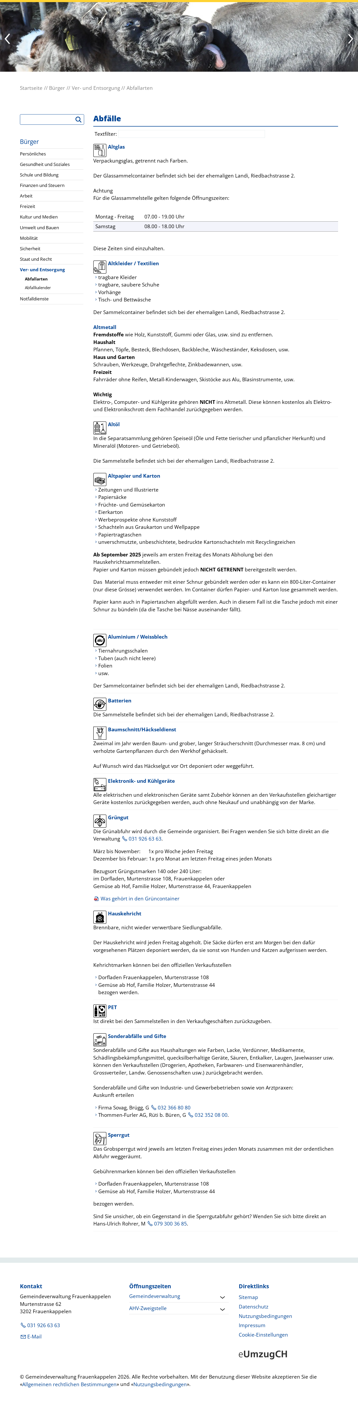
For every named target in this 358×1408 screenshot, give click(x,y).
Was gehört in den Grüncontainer (140, 898)
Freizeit (27, 206)
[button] (350, 39)
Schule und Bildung (39, 175)
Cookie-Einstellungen (263, 1334)
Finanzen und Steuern (42, 185)
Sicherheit (30, 249)
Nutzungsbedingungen (265, 1316)
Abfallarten (36, 278)
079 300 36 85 (170, 1223)
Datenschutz (253, 1306)
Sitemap (248, 1297)
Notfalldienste (34, 299)
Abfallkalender (38, 287)
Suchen (80, 121)
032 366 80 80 (174, 1107)
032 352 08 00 (211, 1115)
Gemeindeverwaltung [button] (154, 1296)
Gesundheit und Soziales (45, 164)
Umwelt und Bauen (39, 228)
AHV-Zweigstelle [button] (148, 1308)
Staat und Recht (36, 259)
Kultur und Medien (39, 217)
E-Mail (34, 1336)
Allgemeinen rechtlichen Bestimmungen (69, 1384)
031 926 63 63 (145, 838)
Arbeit (26, 196)
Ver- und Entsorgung (42, 270)
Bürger (29, 142)
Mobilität (29, 238)
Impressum (252, 1325)
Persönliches (33, 154)
